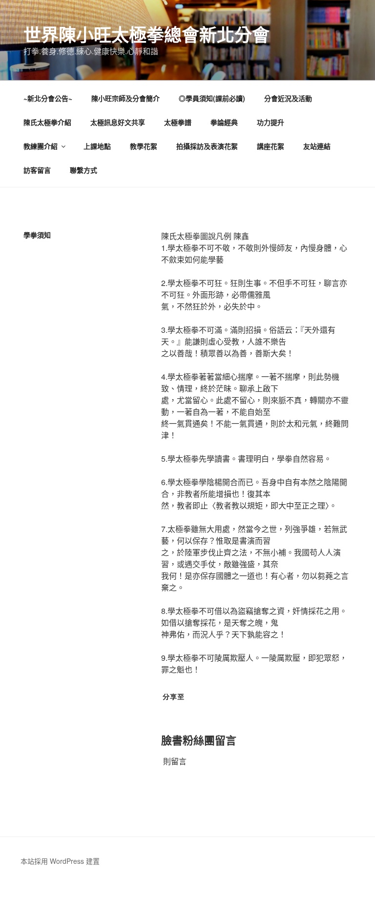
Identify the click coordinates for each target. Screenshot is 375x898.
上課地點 (97, 146)
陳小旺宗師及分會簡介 (125, 98)
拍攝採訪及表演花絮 (207, 146)
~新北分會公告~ (47, 98)
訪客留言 (37, 170)
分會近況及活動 (288, 98)
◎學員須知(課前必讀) (212, 98)
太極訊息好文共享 (117, 122)
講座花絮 (270, 146)
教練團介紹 (40, 146)
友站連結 (317, 146)
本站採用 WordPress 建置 (60, 861)
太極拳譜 (177, 122)
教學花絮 (143, 146)
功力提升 (270, 122)
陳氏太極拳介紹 (47, 122)
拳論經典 (224, 122)
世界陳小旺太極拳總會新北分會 (146, 34)
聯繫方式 (83, 170)
